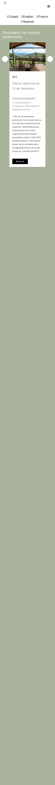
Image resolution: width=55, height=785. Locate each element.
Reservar (20, 161)
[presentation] (5, 59)
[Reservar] (27, 56)
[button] (48, 6)
